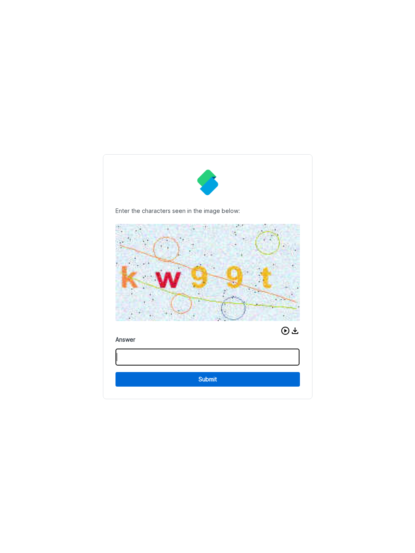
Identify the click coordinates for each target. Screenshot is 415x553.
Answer (125, 339)
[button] (285, 331)
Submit (208, 379)
